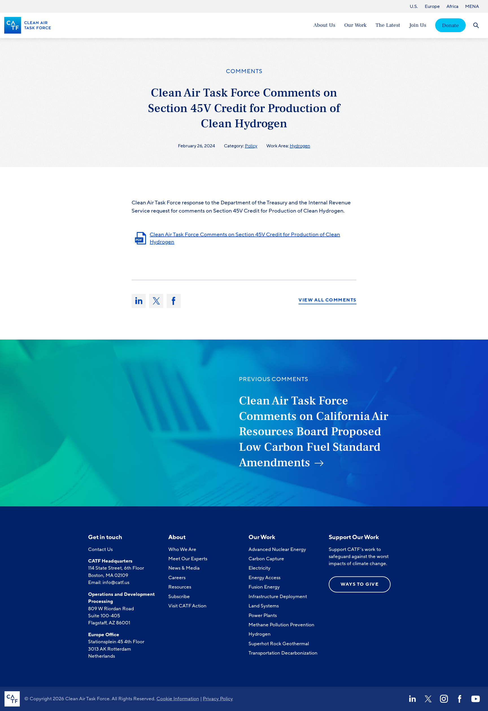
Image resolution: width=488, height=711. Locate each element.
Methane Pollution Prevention (281, 625)
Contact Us (100, 549)
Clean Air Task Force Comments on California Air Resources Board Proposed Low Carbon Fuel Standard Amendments (313, 431)
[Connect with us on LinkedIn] (412, 698)
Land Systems (264, 606)
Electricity (260, 568)
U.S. (414, 6)
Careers (177, 577)
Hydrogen (300, 146)
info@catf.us (116, 582)
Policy (251, 146)
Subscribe (179, 596)
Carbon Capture (266, 558)
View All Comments (327, 300)
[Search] (476, 25)
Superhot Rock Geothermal (279, 643)
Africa (452, 6)
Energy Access (264, 577)
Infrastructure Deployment (278, 596)
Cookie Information (177, 698)
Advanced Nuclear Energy (277, 549)
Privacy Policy (218, 698)
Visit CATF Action (187, 606)
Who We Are (182, 549)
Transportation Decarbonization (283, 653)
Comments (244, 71)
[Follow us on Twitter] (428, 698)
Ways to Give (360, 584)
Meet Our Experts (187, 558)
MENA (472, 6)
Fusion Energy (264, 587)
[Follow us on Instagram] (443, 698)
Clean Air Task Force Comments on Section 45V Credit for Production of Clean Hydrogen (245, 238)
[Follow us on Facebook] (459, 698)
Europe (432, 6)
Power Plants (263, 615)
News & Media (184, 568)
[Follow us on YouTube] (475, 698)
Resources (179, 587)
